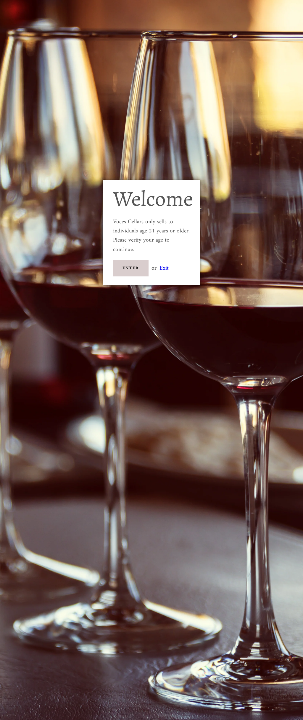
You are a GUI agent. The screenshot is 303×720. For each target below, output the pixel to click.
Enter (131, 268)
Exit (164, 268)
